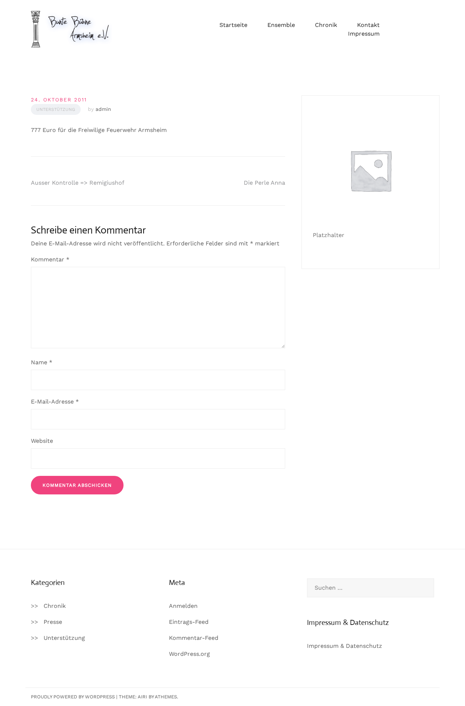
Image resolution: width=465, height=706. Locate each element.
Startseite (233, 24)
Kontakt (368, 24)
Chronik (326, 24)
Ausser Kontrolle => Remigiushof (77, 182)
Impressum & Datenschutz (344, 645)
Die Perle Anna (264, 182)
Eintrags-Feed (189, 621)
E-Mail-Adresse (55, 401)
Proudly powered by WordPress (73, 696)
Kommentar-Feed (193, 637)
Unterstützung (55, 109)
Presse (53, 621)
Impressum (364, 33)
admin (103, 109)
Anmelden (183, 605)
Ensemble (281, 24)
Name (41, 362)
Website (42, 440)
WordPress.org (189, 653)
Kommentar (50, 259)
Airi (142, 696)
